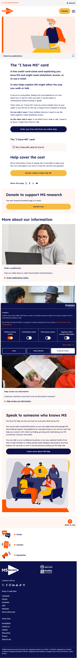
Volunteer (5, 609)
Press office (6, 633)
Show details (67, 345)
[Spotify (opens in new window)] (24, 585)
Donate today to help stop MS (38, 173)
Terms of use (6, 639)
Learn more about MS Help (38, 451)
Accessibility (6, 623)
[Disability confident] (46, 572)
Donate (64, 11)
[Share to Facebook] (29, 183)
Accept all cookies (63, 351)
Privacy (4, 636)
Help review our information (19, 401)
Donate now (38, 207)
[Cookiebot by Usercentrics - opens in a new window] (66, 305)
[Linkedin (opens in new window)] (13, 585)
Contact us (6, 626)
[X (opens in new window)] (3, 585)
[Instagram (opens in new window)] (10, 585)
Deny (14, 351)
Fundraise (5, 602)
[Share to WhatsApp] (33, 183)
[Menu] (73, 11)
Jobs (3, 605)
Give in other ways (8, 612)
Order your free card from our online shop (38, 129)
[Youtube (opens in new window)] (17, 585)
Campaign (5, 596)
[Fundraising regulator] (46, 567)
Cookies (5, 630)
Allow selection (39, 351)
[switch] (29, 337)
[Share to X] (26, 183)
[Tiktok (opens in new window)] (20, 585)
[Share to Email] (36, 183)
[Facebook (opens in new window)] (6, 585)
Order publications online (17, 278)
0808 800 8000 (13, 3)
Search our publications (13, 56)
